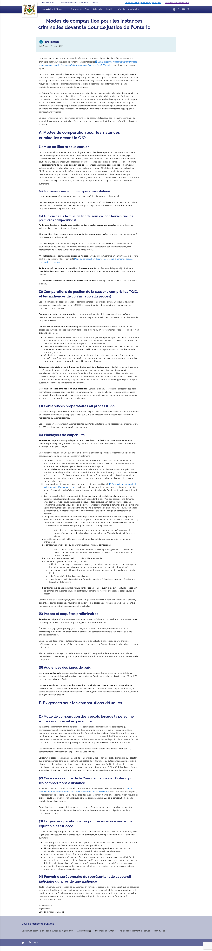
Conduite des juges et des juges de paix (143, 2)
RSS (35, 942)
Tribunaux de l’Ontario (105, 930)
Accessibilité (83, 930)
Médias (95, 2)
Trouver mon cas (50, 2)
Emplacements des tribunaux (74, 2)
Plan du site (159, 930)
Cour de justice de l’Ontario (52, 9)
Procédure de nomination (177, 2)
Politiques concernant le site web (135, 930)
